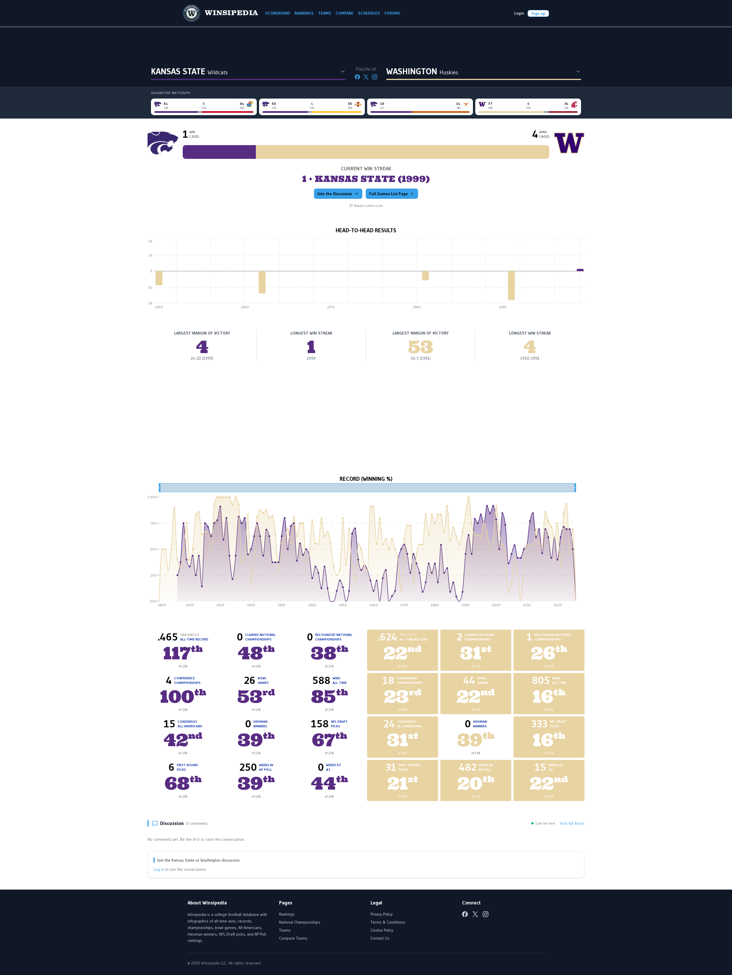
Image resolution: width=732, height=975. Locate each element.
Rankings (287, 914)
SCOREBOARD (277, 13)
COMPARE (344, 13)
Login (519, 13)
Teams (285, 930)
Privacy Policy (382, 914)
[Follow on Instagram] (374, 76)
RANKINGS (304, 13)
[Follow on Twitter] (366, 76)
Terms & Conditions (388, 922)
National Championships (299, 922)
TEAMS (324, 13)
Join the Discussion (334, 193)
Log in (159, 869)
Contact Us (380, 938)
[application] (366, 275)
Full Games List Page (388, 193)
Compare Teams (293, 938)
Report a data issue (368, 205)
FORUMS (392, 13)
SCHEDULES (369, 13)
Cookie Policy (382, 930)
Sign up (538, 13)
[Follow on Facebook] (357, 76)
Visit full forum (572, 823)
